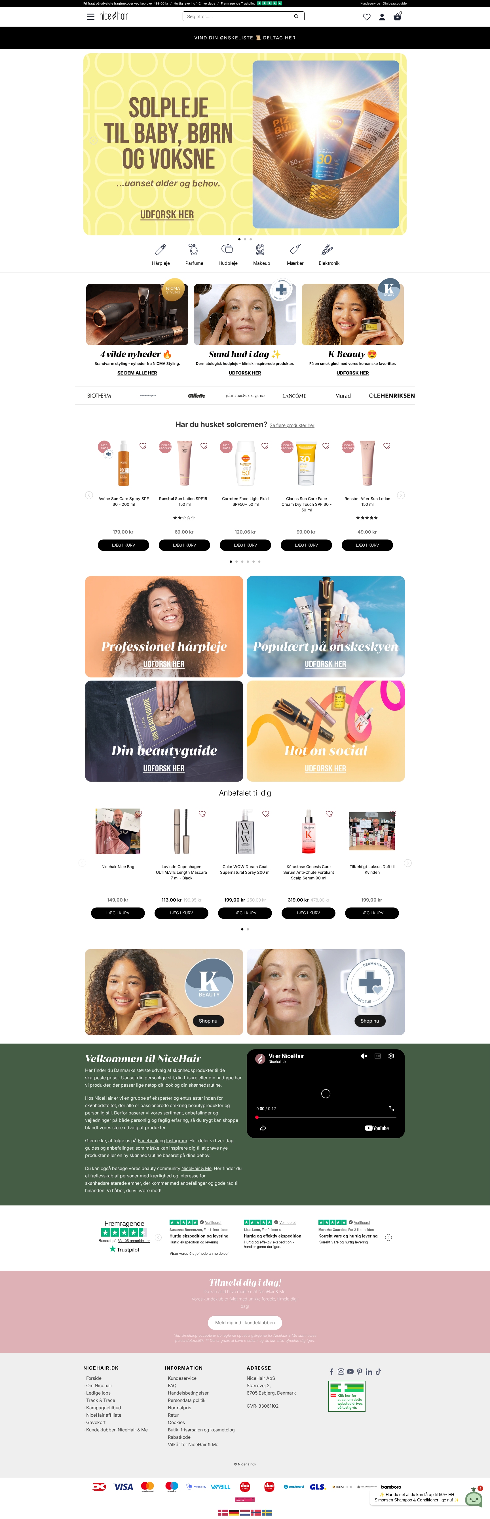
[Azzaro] (343, 395)
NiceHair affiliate (103, 1415)
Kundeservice (370, 3)
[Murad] (99, 395)
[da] (223, 1512)
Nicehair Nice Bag (118, 866)
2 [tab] (248, 929)
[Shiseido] (294, 395)
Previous (94, 141)
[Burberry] (392, 395)
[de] (234, 1512)
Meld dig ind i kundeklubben (245, 1322)
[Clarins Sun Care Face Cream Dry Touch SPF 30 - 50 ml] (306, 463)
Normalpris (179, 1407)
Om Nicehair (99, 1385)
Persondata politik (187, 1400)
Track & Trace (100, 1400)
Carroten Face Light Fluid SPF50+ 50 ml (245, 501)
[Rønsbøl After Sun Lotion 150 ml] (367, 463)
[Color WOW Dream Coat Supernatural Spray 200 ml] (245, 831)
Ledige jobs (98, 1393)
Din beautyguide (395, 3)
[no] (256, 1512)
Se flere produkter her (292, 425)
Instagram (176, 1140)
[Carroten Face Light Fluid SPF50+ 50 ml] (245, 463)
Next (395, 141)
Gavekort (95, 1422)
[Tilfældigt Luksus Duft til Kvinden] (372, 831)
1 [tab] (242, 929)
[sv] (267, 1512)
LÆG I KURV (123, 545)
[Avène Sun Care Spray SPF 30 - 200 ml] (123, 463)
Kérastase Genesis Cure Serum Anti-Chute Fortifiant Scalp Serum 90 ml (308, 872)
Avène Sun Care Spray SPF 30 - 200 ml (123, 501)
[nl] (245, 1512)
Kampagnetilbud (103, 1407)
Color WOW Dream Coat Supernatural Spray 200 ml (245, 869)
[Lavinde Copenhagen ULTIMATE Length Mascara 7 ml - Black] (181, 831)
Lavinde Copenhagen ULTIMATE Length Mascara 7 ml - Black (181, 872)
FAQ (172, 1385)
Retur (173, 1415)
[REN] (196, 395)
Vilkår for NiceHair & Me (193, 1444)
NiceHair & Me (196, 1168)
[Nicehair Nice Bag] (118, 831)
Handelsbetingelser (188, 1393)
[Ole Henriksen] (148, 395)
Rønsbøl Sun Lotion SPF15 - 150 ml (184, 501)
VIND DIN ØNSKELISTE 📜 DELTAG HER (245, 38)
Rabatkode (179, 1437)
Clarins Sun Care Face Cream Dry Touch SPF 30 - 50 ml (306, 504)
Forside (94, 1378)
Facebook (148, 1140)
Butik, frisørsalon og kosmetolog (201, 1430)
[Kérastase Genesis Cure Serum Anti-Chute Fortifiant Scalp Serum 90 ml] (308, 831)
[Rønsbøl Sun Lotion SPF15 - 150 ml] (184, 463)
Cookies (176, 1422)
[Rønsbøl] (245, 395)
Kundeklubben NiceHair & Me (117, 1430)
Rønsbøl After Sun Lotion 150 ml (367, 501)
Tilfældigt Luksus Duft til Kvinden (372, 869)
